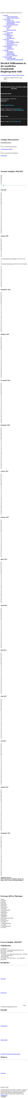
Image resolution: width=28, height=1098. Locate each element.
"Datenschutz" (4, 1095)
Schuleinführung (10, 38)
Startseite (6, 15)
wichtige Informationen (12, 16)
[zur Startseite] (12, 11)
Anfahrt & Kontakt (11, 58)
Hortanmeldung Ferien (12, 44)
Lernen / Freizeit (7, 26)
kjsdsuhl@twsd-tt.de (9, 105)
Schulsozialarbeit (8, 46)
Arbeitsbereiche (10, 48)
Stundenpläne (10, 32)
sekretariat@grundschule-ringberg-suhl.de (10, 1054)
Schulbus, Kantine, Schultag (13, 22)
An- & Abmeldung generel (13, 42)
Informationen (10, 35)
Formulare (6, 50)
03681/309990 (20, 110)
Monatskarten (10, 51)
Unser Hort (6, 39)
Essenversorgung (11, 54)
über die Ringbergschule (12, 24)
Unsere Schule (7, 19)
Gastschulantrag (10, 53)
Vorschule (9, 36)
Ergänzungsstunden (11, 30)
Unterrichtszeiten (11, 23)
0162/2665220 (18, 108)
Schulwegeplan (10, 20)
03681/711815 (17, 121)
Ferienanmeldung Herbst (6, 149)
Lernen (8, 27)
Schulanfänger (7, 34)
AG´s (8, 28)
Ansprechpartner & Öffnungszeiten (15, 59)
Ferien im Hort (10, 43)
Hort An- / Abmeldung (12, 55)
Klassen (5, 31)
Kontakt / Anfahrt (8, 57)
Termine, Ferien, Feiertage (13, 18)
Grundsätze (9, 47)
